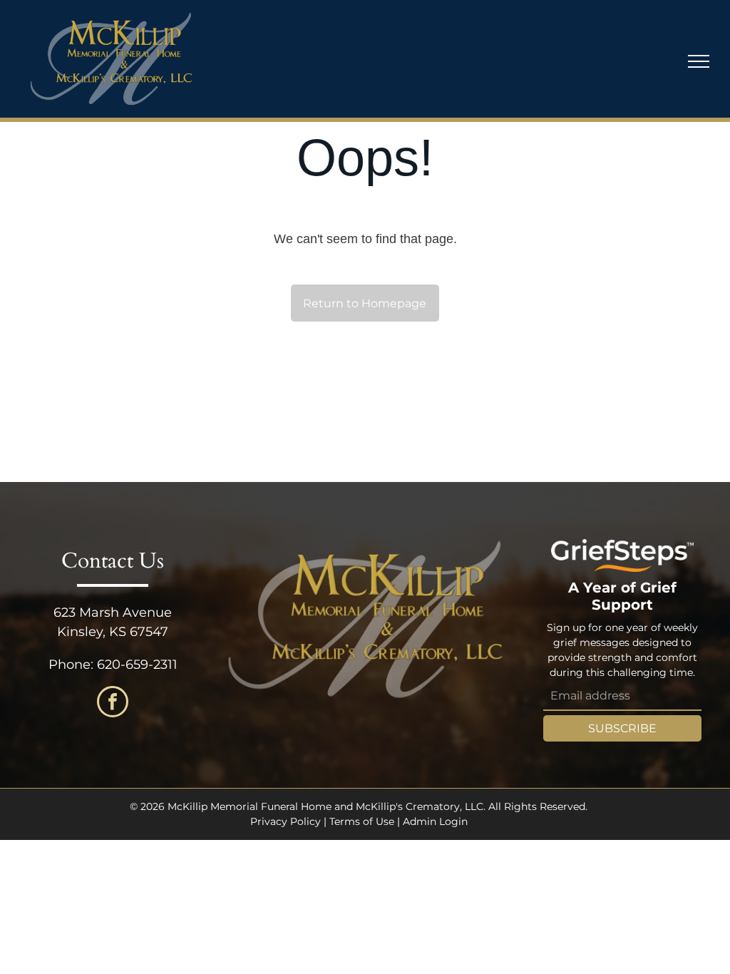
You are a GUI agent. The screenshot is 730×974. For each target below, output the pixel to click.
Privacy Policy (285, 821)
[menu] (698, 61)
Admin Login (435, 821)
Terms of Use (361, 821)
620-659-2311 (137, 664)
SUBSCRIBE (622, 728)
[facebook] (112, 703)
